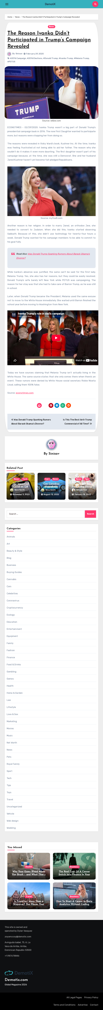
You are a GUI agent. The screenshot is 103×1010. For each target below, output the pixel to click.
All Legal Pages (74, 997)
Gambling (11, 671)
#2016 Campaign (18, 58)
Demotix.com (16, 980)
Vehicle (10, 813)
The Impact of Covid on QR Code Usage (20, 487)
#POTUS (11, 62)
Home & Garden (15, 693)
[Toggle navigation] (7, 4)
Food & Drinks (14, 664)
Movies (10, 728)
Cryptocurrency (15, 607)
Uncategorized (14, 806)
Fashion (11, 650)
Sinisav (19, 54)
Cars (47, 479)
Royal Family (13, 764)
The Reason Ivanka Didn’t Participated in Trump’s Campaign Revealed (49, 40)
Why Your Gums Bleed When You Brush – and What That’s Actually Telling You (28, 874)
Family (10, 643)
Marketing (12, 721)
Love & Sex (12, 714)
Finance (11, 657)
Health (10, 686)
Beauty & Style (14, 551)
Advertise (83, 1005)
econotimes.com (25, 392)
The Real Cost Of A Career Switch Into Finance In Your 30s (74, 874)
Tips (86, 479)
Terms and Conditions (64, 1005)
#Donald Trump (50, 58)
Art (8, 544)
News (51, 26)
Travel (10, 799)
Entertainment (14, 629)
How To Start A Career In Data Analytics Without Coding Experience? (74, 904)
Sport (9, 771)
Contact (94, 1005)
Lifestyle (11, 707)
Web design (13, 821)
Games (10, 678)
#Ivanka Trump (66, 58)
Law (9, 700)
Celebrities (12, 593)
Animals (11, 536)
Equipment (12, 636)
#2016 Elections (34, 58)
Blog (9, 558)
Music (10, 735)
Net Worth (12, 742)
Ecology (11, 615)
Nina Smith (19, 490)
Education (12, 622)
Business (11, 565)
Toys (9, 792)
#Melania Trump (81, 58)
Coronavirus (13, 600)
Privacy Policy (91, 997)
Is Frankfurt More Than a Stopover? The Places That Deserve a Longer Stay (28, 904)
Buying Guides (14, 572)
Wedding (11, 828)
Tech (24, 479)
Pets (9, 757)
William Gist (81, 490)
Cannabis (11, 579)
